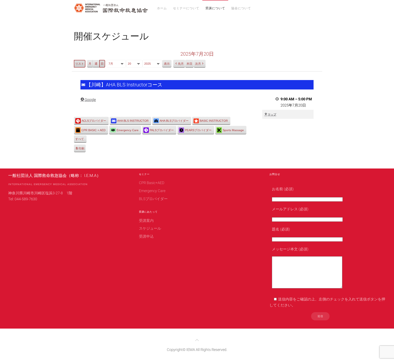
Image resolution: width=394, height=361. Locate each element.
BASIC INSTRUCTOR (214, 120)
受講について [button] (215, 8)
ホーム (162, 8)
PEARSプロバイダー (198, 130)
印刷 (79, 149)
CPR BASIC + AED (93, 130)
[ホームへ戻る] (111, 8)
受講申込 (146, 236)
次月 (198, 63)
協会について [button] (241, 8)
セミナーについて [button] (186, 8)
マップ (272, 114)
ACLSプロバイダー (93, 120)
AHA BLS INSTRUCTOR (133, 120)
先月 (181, 63)
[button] (197, 340)
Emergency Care (128, 130)
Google (90, 99)
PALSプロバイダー (162, 130)
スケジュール (150, 228)
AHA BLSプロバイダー (174, 120)
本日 (189, 63)
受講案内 (146, 220)
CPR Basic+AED (151, 183)
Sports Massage (233, 130)
